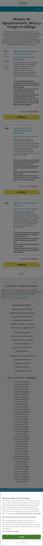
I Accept (21, 537)
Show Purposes (21, 542)
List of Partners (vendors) (10, 531)
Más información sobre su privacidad (29, 513)
